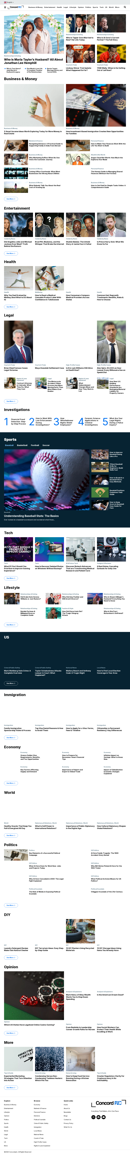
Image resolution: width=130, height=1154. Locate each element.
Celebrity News (9, 239)
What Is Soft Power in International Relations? (45, 827)
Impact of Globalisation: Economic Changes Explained (113, 772)
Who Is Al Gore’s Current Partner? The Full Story (108, 39)
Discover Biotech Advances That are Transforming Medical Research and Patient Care (80, 568)
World (6, 823)
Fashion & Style (67, 608)
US (5, 1142)
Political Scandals (35, 889)
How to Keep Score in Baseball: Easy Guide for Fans (117, 505)
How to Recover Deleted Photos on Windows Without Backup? (49, 567)
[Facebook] (98, 1117)
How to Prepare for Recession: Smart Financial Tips (73, 757)
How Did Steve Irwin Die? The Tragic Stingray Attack (72, 613)
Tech (6, 563)
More (11, 1146)
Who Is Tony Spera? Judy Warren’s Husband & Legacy (13, 70)
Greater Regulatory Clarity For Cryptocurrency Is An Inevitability (110, 1078)
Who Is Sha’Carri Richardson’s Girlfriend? (113, 612)
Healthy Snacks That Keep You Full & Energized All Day (17, 827)
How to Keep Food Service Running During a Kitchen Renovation (77, 1078)
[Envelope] (104, 1117)
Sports (6, 1123)
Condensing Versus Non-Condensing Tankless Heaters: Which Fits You (49, 1078)
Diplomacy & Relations (43, 823)
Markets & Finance (36, 141)
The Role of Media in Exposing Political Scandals (44, 893)
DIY (5, 945)
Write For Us (68, 1127)
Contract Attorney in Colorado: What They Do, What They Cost (24, 386)
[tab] (9, 445)
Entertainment (8, 1108)
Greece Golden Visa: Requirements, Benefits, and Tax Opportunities (30, 757)
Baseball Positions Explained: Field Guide (117, 492)
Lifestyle (7, 1112)
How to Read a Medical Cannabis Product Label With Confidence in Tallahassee (48, 297)
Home (66, 1105)
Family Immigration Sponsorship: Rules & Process (17, 729)
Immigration (8, 725)
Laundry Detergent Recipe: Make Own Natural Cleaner (16, 949)
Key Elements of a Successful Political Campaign (44, 854)
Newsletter (67, 1112)
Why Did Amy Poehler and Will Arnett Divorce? (72, 598)
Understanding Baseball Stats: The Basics (31, 515)
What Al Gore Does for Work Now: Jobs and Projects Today (45, 867)
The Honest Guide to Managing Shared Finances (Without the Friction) (106, 172)
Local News (101, 668)
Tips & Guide (8, 1073)
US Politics (95, 850)
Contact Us (67, 1119)
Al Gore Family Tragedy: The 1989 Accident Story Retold (104, 854)
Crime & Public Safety (12, 668)
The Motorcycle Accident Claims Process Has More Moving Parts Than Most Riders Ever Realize (55, 386)
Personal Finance (97, 141)
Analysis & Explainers (74, 991)
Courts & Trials (71, 65)
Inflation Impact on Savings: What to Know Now (113, 757)
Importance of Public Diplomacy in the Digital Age (80, 827)
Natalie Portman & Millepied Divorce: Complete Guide (28, 613)
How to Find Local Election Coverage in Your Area (108, 672)
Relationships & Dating (12, 56)
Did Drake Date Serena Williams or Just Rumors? (31, 598)
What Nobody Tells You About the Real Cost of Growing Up (44, 186)
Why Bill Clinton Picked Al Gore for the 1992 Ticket (106, 867)
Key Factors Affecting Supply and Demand (29, 771)
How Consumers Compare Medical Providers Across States (77, 297)
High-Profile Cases (73, 365)
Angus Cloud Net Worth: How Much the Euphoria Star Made (107, 159)
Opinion (7, 1022)
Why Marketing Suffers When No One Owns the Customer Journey (44, 159)
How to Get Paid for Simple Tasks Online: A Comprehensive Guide (108, 186)
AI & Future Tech (72, 563)
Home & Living (40, 1073)
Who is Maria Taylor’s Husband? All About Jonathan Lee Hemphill (33, 61)
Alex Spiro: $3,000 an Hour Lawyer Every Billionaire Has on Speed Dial (111, 370)
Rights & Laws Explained (22, 379)
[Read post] (16, 145)
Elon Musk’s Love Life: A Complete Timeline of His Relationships (35, 70)
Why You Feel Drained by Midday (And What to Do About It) (18, 297)
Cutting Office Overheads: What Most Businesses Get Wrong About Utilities (44, 172)
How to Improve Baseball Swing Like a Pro (116, 454)
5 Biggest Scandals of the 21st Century (107, 892)
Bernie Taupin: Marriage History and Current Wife (54, 70)
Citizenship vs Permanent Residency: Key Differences (109, 729)
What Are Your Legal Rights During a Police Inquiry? (116, 421)
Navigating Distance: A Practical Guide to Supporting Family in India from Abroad (46, 145)
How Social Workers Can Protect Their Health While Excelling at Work (109, 1029)
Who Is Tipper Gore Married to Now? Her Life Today (79, 39)
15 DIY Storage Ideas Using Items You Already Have (109, 949)
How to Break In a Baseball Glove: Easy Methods (117, 480)
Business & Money (10, 128)
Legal (50, 378)
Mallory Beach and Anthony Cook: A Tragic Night (78, 672)
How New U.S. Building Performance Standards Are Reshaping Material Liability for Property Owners (117, 387)
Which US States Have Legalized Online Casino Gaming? (29, 1025)
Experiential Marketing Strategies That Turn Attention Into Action (18, 1078)
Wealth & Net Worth (98, 155)
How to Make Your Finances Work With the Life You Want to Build (108, 145)
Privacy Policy (68, 1123)
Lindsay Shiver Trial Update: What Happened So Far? (79, 69)
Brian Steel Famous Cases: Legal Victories (16, 369)
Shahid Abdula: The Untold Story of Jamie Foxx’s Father (79, 243)
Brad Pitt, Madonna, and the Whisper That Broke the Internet (49, 243)
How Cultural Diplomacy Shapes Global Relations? (111, 827)
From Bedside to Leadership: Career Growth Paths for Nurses (80, 1028)
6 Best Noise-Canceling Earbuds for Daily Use (107, 567)
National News (71, 668)
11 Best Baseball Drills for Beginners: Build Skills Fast (116, 467)
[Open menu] (5, 7)
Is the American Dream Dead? (110, 995)
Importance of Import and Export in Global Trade (72, 771)
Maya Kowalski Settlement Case (49, 368)
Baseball (7, 512)
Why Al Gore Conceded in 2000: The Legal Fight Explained (46, 880)
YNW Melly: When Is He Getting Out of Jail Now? (111, 69)
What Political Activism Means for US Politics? (106, 880)
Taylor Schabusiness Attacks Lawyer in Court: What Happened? (48, 673)
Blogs (66, 1116)
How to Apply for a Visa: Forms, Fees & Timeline (80, 729)
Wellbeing (38, 292)
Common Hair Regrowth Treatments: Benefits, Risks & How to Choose (110, 297)
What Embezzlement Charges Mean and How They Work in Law (86, 387)
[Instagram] (93, 1117)
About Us (67, 1108)
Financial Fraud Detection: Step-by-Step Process (18, 421)
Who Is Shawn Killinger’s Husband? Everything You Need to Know (114, 599)
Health (6, 292)
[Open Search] (125, 7)
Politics (32, 850)
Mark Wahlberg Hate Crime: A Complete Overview (17, 672)
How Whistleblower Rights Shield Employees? (66, 421)
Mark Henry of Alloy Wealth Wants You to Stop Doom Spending (78, 997)
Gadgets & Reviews (104, 563)
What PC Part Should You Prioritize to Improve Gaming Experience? (17, 568)
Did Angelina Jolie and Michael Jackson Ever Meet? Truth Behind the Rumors (18, 244)
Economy (24, 752)
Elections (37, 1116)
